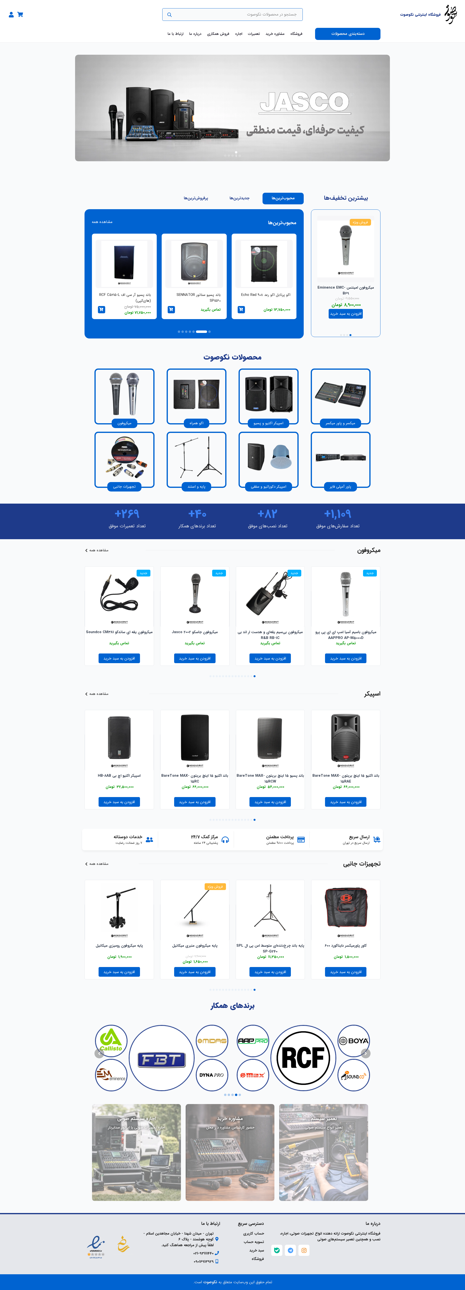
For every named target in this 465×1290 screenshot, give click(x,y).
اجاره (238, 34)
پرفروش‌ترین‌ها (196, 198)
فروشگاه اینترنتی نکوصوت (420, 14)
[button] (240, 155)
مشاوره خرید (275, 34)
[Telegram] (290, 1250)
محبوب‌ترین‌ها (283, 198)
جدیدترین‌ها (239, 198)
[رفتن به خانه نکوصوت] (450, 14)
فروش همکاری (218, 34)
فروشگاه (296, 34)
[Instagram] (304, 1250)
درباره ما (195, 34)
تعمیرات (254, 34)
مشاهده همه (102, 222)
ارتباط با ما (175, 34)
